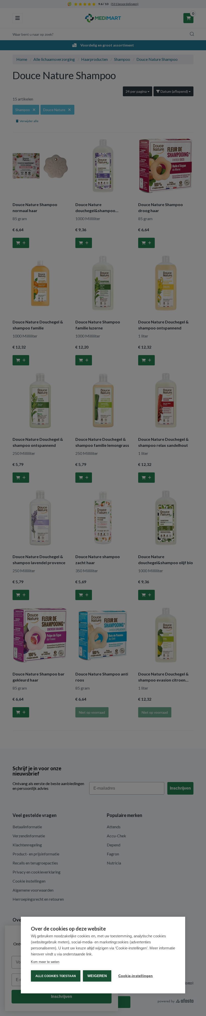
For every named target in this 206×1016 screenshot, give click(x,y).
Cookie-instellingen (135, 976)
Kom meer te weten (45, 962)
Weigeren (97, 976)
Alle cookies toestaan (55, 976)
